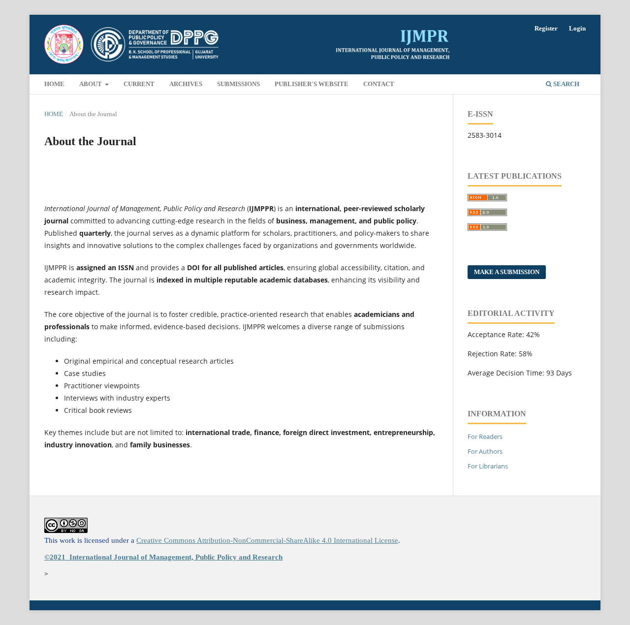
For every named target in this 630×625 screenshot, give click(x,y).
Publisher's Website (311, 84)
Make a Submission (506, 272)
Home (54, 84)
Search (565, 84)
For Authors (485, 451)
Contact (378, 84)
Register (546, 28)
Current (139, 84)
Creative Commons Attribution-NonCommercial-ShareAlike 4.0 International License (267, 540)
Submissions (238, 84)
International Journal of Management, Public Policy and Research (176, 557)
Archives (185, 84)
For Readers (485, 436)
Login (577, 28)
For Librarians (488, 466)
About (91, 84)
